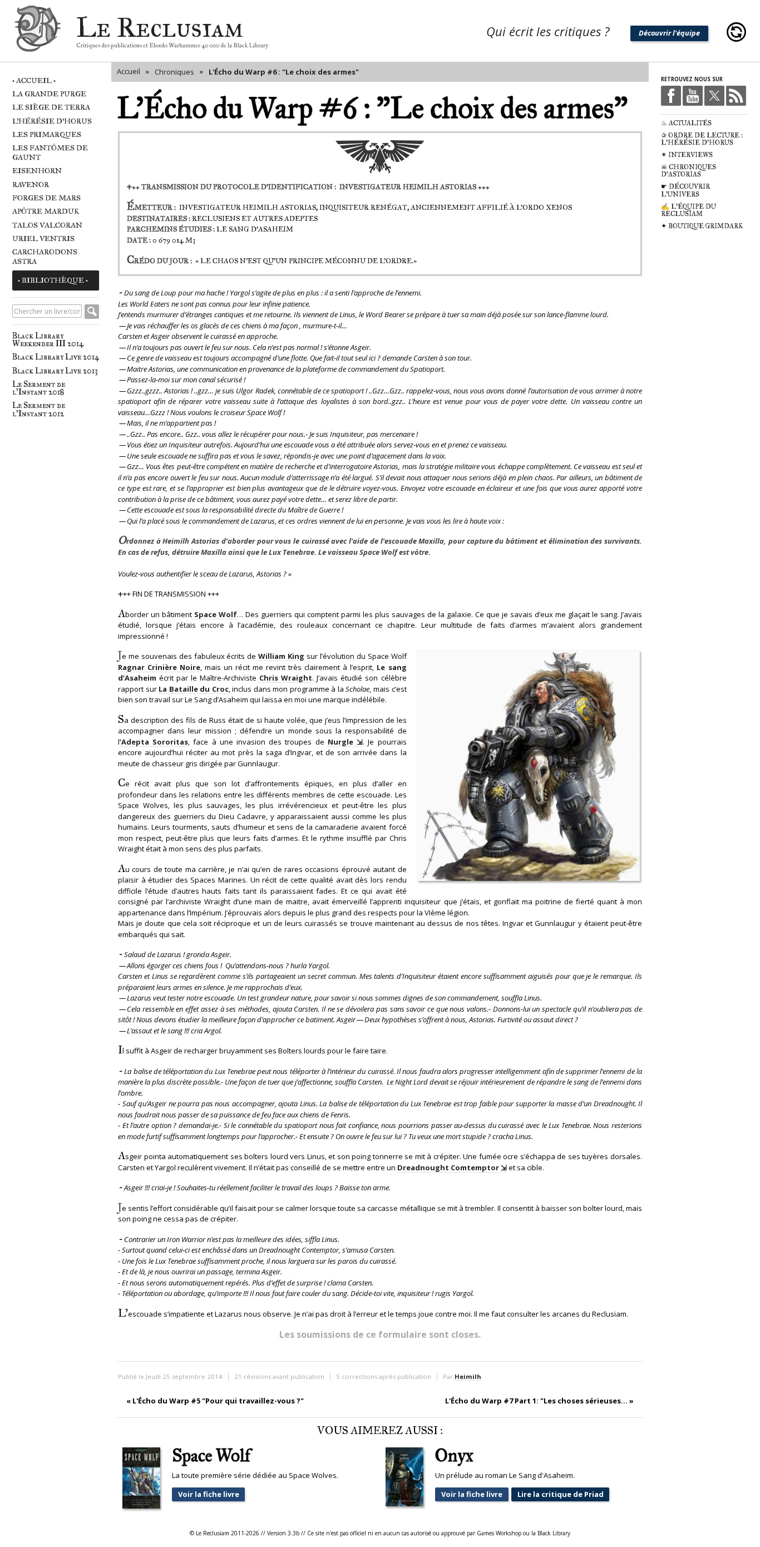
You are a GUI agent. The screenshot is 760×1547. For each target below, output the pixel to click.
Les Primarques (46, 134)
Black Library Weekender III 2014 (47, 339)
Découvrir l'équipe (669, 33)
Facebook (671, 96)
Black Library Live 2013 (55, 371)
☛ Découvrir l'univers (685, 190)
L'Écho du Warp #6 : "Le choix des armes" (284, 72)
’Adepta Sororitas (154, 742)
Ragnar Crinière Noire (159, 667)
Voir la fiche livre (208, 1494)
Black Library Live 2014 (55, 357)
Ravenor (30, 184)
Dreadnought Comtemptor (448, 1167)
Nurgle (340, 742)
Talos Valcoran (47, 225)
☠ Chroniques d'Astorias (688, 171)
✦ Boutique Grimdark (702, 226)
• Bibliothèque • (53, 280)
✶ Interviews (687, 155)
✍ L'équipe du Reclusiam (688, 210)
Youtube (693, 96)
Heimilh (468, 1376)
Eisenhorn (37, 170)
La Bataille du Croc (194, 689)
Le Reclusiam (37, 32)
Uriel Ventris (43, 238)
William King (281, 656)
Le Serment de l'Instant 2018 (38, 388)
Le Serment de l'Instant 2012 (38, 409)
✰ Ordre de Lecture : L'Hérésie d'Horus (702, 139)
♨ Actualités (686, 123)
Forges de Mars (46, 198)
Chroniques (174, 72)
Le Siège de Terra (51, 107)
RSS (736, 96)
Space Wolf (215, 614)
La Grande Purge (49, 93)
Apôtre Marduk (45, 211)
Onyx (454, 1456)
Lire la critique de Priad (560, 1494)
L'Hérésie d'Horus (52, 121)
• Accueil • (34, 80)
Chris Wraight (285, 678)
